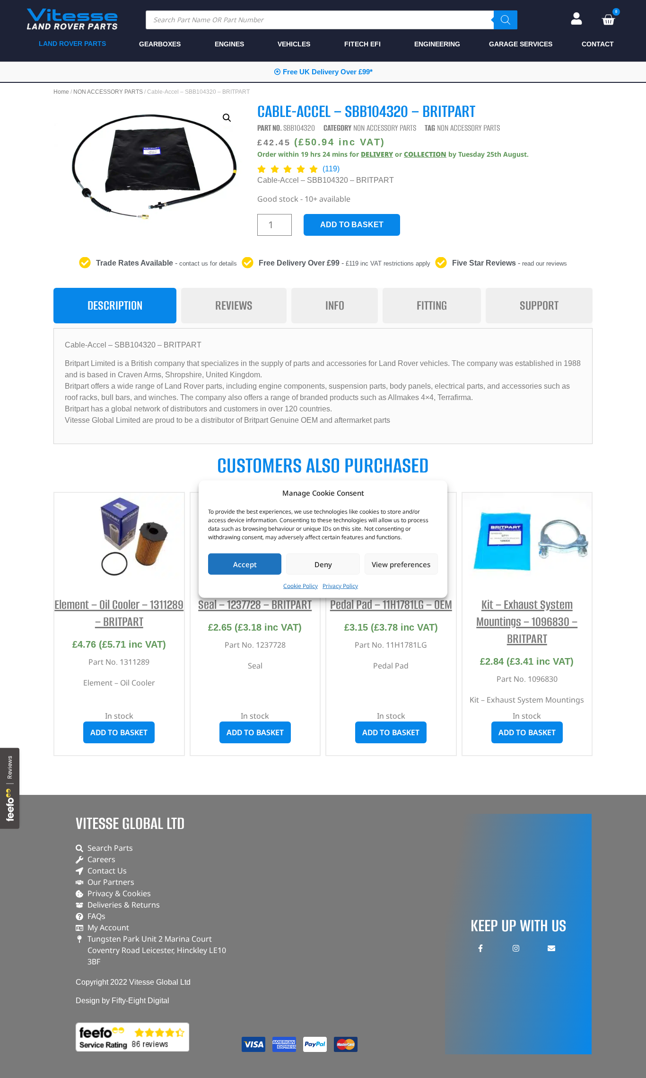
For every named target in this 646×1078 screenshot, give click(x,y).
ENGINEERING (437, 44)
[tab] (114, 305)
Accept (245, 564)
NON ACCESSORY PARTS (108, 92)
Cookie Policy (300, 586)
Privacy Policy (340, 586)
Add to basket (352, 225)
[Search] (505, 19)
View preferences (401, 564)
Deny (323, 564)
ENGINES (229, 44)
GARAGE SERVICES (520, 44)
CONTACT (598, 44)
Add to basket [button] (119, 732)
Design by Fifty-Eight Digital (122, 1001)
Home (61, 92)
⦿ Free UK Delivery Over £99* (323, 72)
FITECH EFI (362, 44)
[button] (227, 117)
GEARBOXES (160, 44)
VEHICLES (294, 44)
